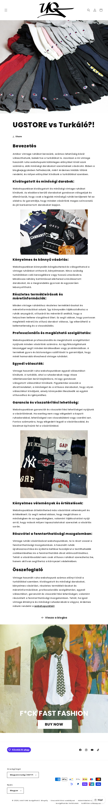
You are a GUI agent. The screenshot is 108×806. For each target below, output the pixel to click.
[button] (6, 10)
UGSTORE (24, 800)
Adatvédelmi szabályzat (89, 800)
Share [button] (18, 136)
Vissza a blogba (56, 617)
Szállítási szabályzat (91, 803)
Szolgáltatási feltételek (67, 803)
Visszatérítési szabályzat (63, 800)
